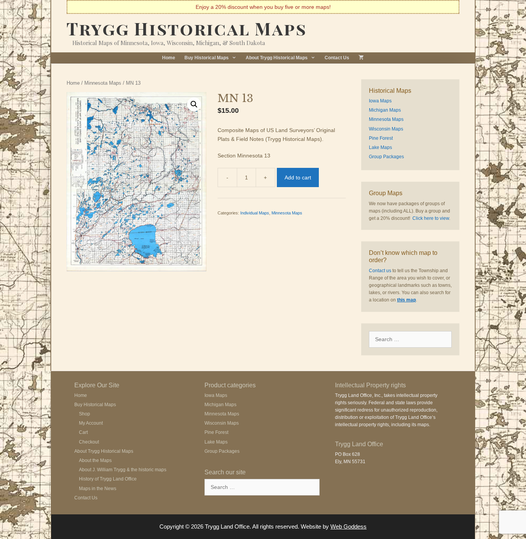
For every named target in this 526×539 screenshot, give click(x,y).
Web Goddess (348, 526)
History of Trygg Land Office (108, 479)
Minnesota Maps (102, 83)
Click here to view (430, 218)
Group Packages (386, 156)
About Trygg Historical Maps (277, 57)
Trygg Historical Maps (187, 28)
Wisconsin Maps (386, 129)
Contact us (380, 270)
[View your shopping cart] (361, 58)
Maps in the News (97, 488)
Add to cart (298, 177)
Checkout (89, 442)
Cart (83, 432)
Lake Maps (380, 147)
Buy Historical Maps (206, 57)
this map (406, 300)
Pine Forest (381, 138)
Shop (84, 414)
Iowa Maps (380, 101)
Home (168, 57)
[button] (194, 104)
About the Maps (95, 460)
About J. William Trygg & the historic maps (122, 469)
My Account (91, 423)
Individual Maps (254, 213)
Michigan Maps (385, 110)
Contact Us (337, 57)
